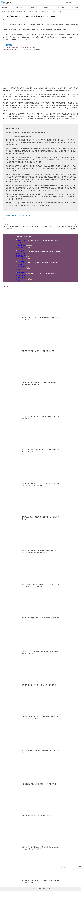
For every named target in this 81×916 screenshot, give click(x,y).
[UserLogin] (76, 2)
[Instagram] (73, 2)
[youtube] (67, 2)
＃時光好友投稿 (56, 11)
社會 (4, 218)
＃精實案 (3, 11)
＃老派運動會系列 (33, 11)
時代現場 (19, 7)
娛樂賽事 (5, 7)
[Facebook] (70, 2)
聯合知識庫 (75, 7)
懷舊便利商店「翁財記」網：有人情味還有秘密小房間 (22, 50)
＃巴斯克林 (11, 11)
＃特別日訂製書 (45, 11)
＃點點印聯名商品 (21, 11)
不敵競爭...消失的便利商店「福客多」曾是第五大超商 (22, 47)
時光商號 (61, 7)
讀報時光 (47, 7)
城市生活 (33, 7)
